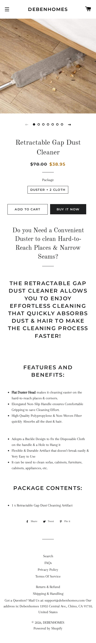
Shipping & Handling (48, 594)
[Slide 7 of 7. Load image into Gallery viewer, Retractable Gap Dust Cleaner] (62, 124)
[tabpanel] (48, 65)
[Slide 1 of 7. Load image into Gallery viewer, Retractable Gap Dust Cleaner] (34, 124)
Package (48, 180)
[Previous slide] (26, 124)
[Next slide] (69, 124)
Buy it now (68, 209)
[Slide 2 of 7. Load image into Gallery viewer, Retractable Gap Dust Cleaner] (38, 124)
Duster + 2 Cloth (48, 190)
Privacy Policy (48, 570)
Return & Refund (48, 587)
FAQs (48, 563)
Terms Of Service (48, 576)
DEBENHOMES (48, 9)
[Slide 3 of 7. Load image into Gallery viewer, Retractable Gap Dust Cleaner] (43, 124)
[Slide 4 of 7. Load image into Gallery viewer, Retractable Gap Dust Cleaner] (48, 124)
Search (48, 556)
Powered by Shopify (48, 628)
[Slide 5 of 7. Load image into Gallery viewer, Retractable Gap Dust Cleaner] (52, 124)
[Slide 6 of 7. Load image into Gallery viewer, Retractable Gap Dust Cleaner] (57, 124)
